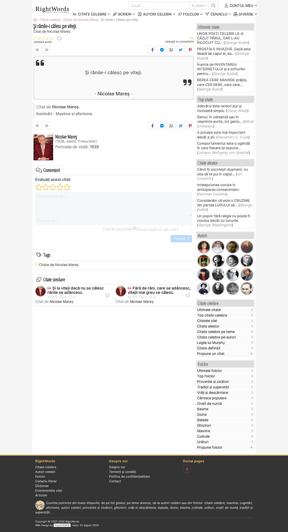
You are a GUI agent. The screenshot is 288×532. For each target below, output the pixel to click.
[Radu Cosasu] (232, 274)
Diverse (245, 14)
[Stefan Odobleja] (218, 288)
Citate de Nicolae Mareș (59, 265)
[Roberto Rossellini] (218, 274)
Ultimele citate (209, 310)
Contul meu (241, 6)
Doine (202, 414)
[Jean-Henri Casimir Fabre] (203, 288)
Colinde (203, 436)
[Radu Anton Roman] (203, 261)
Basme (202, 409)
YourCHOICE (62, 525)
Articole (41, 495)
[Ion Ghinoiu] (247, 274)
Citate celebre (45, 467)
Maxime (203, 431)
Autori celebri (157, 14)
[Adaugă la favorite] (59, 38)
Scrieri (124, 14)
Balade (202, 420)
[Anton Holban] (247, 288)
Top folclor (206, 376)
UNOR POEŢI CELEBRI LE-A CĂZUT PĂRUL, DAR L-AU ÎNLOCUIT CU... (220, 38)
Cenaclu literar (46, 481)
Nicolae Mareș (114, 93)
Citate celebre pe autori (216, 337)
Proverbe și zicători (213, 382)
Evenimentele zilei (48, 490)
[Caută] (213, 6)
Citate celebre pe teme (216, 332)
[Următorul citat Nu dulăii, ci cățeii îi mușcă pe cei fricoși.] (47, 50)
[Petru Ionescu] (203, 274)
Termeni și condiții (122, 472)
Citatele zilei (207, 321)
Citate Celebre (92, 14)
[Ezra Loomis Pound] (232, 261)
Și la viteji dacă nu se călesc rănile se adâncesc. (75, 290)
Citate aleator (208, 326)
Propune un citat (211, 354)
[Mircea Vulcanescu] (232, 247)
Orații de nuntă (209, 403)
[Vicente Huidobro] (247, 247)
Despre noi (117, 467)
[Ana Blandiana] (203, 247)
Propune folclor (210, 447)
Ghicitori (204, 425)
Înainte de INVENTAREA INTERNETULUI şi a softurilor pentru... (221, 69)
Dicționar (42, 486)
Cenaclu (218, 14)
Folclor (190, 14)
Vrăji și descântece (212, 392)
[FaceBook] (187, 469)
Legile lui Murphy (211, 343)
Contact (115, 481)
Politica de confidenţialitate (129, 476)
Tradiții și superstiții (213, 387)
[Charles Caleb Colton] (218, 261)
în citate (198, 5)
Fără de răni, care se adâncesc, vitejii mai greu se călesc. (159, 290)
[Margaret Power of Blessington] (232, 288)
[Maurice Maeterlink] (247, 261)
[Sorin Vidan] (218, 247)
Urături (202, 442)
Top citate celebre (212, 315)
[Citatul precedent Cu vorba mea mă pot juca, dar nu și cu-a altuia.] (37, 50)
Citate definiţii (208, 348)
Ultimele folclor (209, 371)
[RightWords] (35, 20)
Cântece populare (211, 398)
